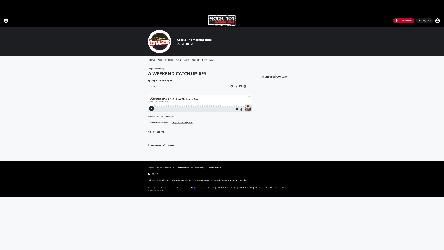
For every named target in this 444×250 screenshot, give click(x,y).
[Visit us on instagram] (191, 44)
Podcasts (169, 60)
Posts (160, 60)
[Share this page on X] (236, 86)
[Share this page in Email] (240, 86)
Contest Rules (160, 188)
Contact (151, 167)
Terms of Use (200, 188)
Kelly (204, 60)
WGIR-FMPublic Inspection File (226, 188)
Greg (178, 60)
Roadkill (195, 60)
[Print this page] (245, 86)
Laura (186, 60)
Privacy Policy (170, 188)
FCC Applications (287, 188)
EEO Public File (259, 188)
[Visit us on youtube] (187, 44)
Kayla (212, 60)
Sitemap (150, 188)
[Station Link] (222, 21)
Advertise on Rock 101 (166, 167)
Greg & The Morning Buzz (194, 40)
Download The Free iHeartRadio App (192, 167)
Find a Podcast (215, 167)
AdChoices (209, 188)
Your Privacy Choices (184, 188)
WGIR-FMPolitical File (245, 188)
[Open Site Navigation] (6, 20)
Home (152, 60)
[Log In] (437, 20)
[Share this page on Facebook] (231, 86)
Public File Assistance (273, 188)
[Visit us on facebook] (178, 44)
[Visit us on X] (183, 44)
